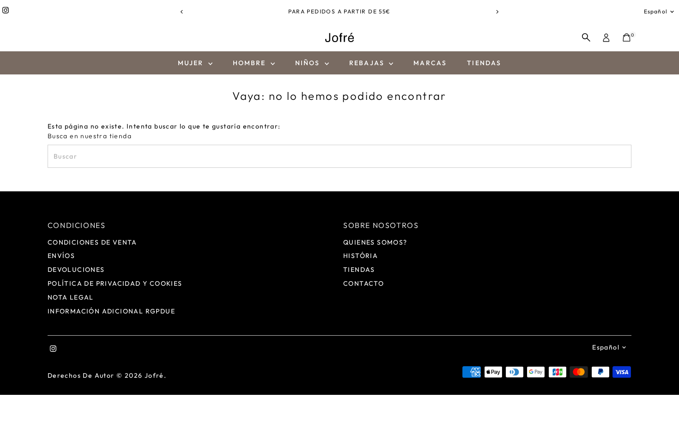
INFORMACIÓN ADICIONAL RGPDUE (111, 311)
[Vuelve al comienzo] (660, 416)
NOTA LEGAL (71, 297)
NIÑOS (308, 63)
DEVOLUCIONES (76, 269)
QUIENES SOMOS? (375, 242)
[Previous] (182, 11)
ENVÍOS (61, 256)
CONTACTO (363, 283)
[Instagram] (5, 11)
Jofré (154, 375)
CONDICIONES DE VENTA (92, 242)
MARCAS (430, 63)
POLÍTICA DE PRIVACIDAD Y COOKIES (115, 283)
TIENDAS (484, 63)
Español (655, 11)
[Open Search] (586, 37)
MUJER (192, 63)
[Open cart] (626, 37)
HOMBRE (250, 63)
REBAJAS (368, 63)
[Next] (497, 11)
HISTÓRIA (360, 256)
